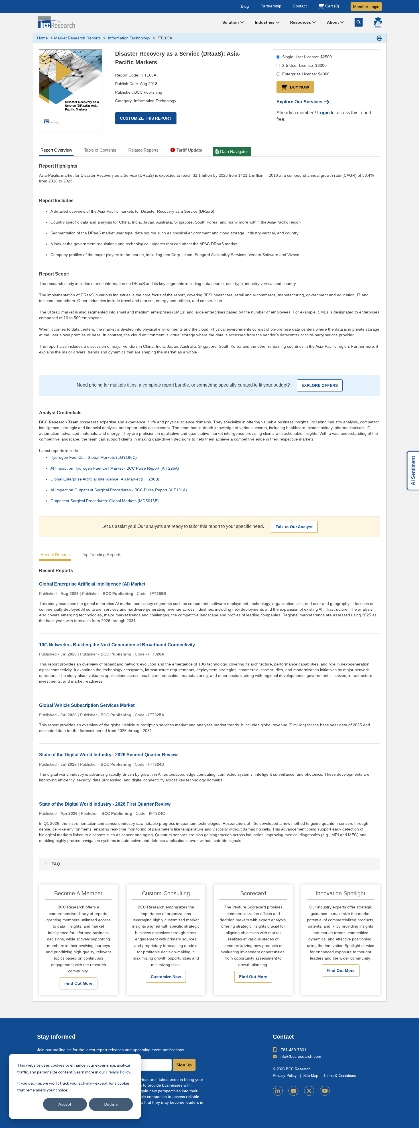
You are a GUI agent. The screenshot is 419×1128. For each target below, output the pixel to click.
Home (42, 38)
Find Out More (78, 983)
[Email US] (293, 1091)
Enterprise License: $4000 (305, 74)
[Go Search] (359, 22)
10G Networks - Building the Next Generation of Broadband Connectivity (117, 644)
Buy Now (299, 87)
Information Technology (128, 38)
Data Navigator (234, 151)
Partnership (271, 6)
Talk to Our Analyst (294, 526)
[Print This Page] (379, 38)
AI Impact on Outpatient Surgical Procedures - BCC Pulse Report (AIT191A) (118, 490)
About (333, 22)
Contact (300, 6)
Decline (111, 1104)
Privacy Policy (118, 1071)
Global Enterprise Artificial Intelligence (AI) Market (92, 584)
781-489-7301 (293, 1049)
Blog (245, 6)
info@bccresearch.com (300, 1056)
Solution (231, 22)
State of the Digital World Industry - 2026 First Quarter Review (104, 804)
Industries (265, 22)
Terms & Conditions (340, 1076)
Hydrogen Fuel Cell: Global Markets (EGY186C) (93, 457)
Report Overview (56, 150)
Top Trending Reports (101, 554)
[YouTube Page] (325, 1091)
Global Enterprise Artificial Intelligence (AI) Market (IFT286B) (104, 479)
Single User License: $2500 (307, 57)
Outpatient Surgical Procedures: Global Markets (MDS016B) (104, 500)
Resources (301, 22)
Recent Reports (55, 554)
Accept (65, 1104)
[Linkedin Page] (278, 1091)
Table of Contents (100, 150)
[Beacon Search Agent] (377, 22)
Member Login (366, 6)
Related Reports (143, 150)
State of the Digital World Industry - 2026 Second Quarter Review (108, 754)
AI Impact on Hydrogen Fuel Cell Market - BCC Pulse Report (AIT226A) (114, 468)
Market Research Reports (77, 38)
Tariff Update (189, 150)
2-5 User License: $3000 (304, 65)
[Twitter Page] (309, 1091)
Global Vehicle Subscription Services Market (87, 705)
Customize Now (166, 976)
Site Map (310, 1076)
